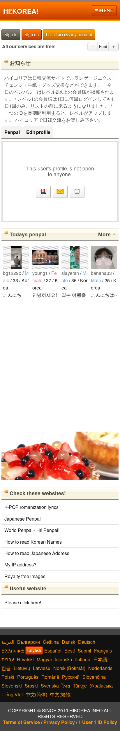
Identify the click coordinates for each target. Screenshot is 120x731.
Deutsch (86, 641)
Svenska (50, 685)
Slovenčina (94, 677)
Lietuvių (22, 668)
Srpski (31, 685)
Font (103, 46)
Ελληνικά (12, 650)
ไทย (66, 685)
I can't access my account (69, 34)
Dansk (68, 641)
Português (27, 677)
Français (103, 650)
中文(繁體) (61, 694)
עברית (7, 659)
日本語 (100, 659)
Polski (7, 677)
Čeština (51, 641)
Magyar (44, 659)
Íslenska (63, 659)
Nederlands (100, 668)
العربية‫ (7, 641)
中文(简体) (36, 694)
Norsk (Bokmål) (69, 668)
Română (50, 677)
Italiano (82, 659)
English (34, 650)
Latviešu (41, 668)
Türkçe (80, 685)
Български (28, 641)
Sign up (31, 34)
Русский (71, 677)
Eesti (69, 650)
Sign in (10, 34)
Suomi (84, 650)
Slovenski (11, 685)
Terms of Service (21, 722)
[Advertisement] (60, 364)
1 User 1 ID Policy (97, 722)
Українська (101, 685)
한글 (6, 668)
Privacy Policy (59, 722)
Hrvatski (25, 659)
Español (52, 650)
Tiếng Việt (12, 694)
